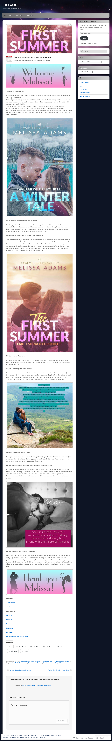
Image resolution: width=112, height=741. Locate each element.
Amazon (9, 615)
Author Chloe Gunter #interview (20, 670)
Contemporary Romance (41, 661)
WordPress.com (85, 96)
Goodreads (9, 632)
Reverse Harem (65, 661)
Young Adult (58, 663)
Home (4, 15)
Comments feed (85, 93)
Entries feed (83, 89)
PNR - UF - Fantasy (55, 661)
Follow (84, 38)
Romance (39, 663)
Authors (12, 663)
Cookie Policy (43, 737)
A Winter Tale (10, 603)
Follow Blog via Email (88, 21)
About (10, 15)
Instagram (9, 628)
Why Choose (46, 663)
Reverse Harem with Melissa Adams (17, 636)
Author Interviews (25, 661)
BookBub (9, 619)
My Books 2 (19, 15)
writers (52, 663)
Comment (61, 721)
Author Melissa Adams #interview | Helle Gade (36, 685)
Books (32, 661)
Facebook (9, 624)
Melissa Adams (23, 663)
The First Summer (12, 607)
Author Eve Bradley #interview (58, 670)
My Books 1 (30, 15)
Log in (82, 86)
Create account (84, 82)
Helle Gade (10, 4)
